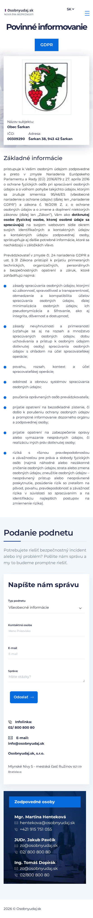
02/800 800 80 (34, 875)
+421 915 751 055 (36, 829)
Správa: (13, 671)
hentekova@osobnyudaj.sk (47, 822)
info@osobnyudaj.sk (26, 743)
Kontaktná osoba (20, 625)
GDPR (46, 44)
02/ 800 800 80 (35, 852)
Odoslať (21, 697)
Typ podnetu (17, 600)
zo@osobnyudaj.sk (39, 845)
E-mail (12, 648)
